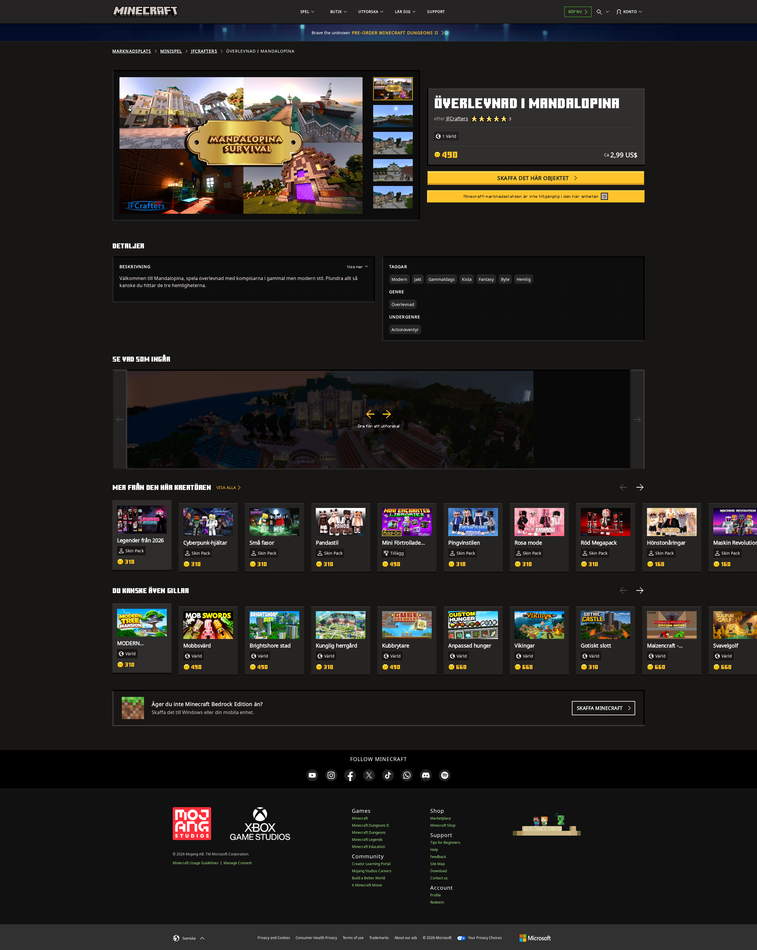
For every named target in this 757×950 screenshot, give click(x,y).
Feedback (438, 856)
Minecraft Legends (367, 839)
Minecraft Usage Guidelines (196, 863)
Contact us (439, 878)
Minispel (171, 51)
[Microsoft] (535, 937)
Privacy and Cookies (274, 938)
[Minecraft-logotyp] (145, 11)
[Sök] (604, 11)
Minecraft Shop (442, 825)
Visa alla (226, 487)
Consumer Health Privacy (316, 938)
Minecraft (360, 818)
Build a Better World (368, 878)
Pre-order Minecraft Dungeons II (395, 32)
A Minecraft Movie (367, 885)
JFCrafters (204, 51)
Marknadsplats (131, 51)
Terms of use (353, 938)
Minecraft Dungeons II (370, 825)
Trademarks (379, 938)
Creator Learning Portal (371, 863)
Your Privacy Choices (484, 938)
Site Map (437, 863)
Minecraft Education (368, 846)
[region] (378, 419)
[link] (312, 775)
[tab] (393, 88)
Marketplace (440, 818)
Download (438, 870)
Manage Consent (238, 863)
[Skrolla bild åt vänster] (119, 420)
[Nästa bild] (639, 487)
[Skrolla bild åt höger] (637, 420)
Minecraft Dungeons (369, 832)
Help (434, 849)
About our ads (405, 938)
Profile (435, 895)
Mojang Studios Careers (372, 870)
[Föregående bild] (623, 487)
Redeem (437, 902)
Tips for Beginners (445, 842)
